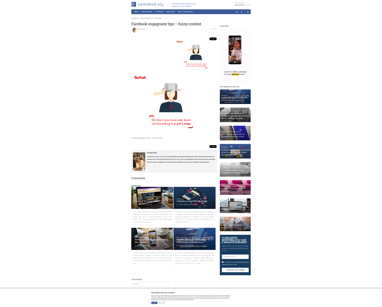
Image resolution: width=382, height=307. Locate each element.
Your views (138, 199)
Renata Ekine (140, 29)
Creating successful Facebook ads (191, 201)
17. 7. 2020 (137, 204)
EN (237, 12)
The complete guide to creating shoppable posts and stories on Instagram (233, 188)
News (136, 12)
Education (170, 12)
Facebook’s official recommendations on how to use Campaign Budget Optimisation (236, 152)
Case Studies (146, 12)
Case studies (225, 113)
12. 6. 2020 (180, 245)
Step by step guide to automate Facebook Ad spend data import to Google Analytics (234, 206)
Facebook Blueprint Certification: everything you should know (191, 240)
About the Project (185, 12)
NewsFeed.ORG (147, 204)
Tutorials (159, 12)
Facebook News (140, 237)
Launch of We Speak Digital (146, 201)
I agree (154, 303)
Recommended (182, 237)
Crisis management (236, 113)
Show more (162, 303)
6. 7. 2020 (180, 204)
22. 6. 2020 (137, 245)
